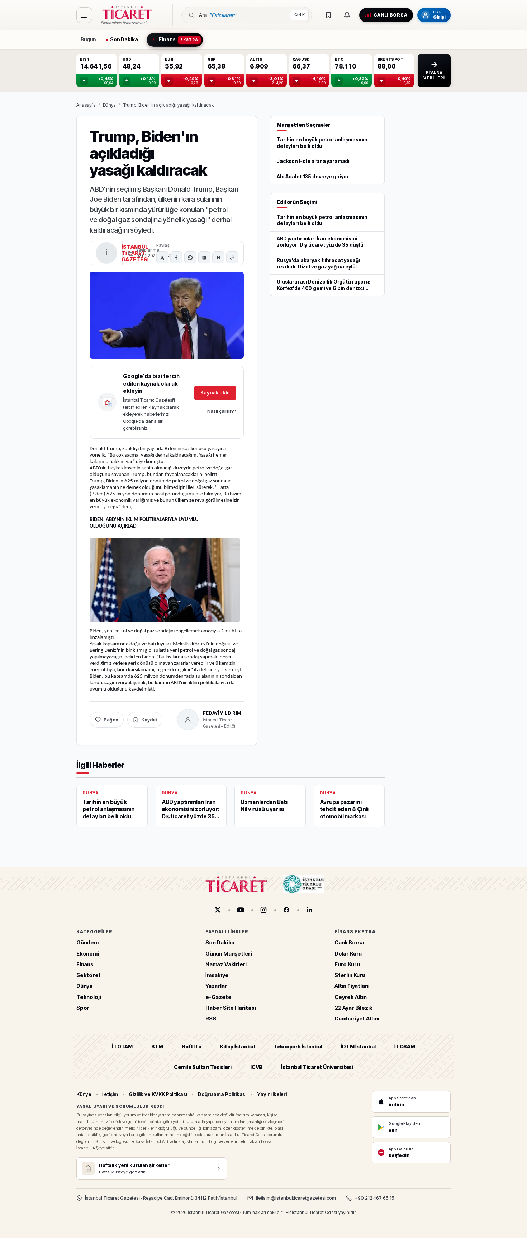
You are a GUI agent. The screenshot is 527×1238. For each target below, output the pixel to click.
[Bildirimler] (347, 15)
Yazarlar (216, 986)
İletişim (110, 1094)
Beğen (111, 720)
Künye (83, 1094)
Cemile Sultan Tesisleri (203, 1067)
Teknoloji (88, 997)
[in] (309, 910)
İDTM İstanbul (358, 1047)
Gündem (87, 942)
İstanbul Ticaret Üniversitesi (317, 1067)
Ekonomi (87, 953)
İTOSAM (404, 1047)
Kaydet (149, 720)
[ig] (263, 910)
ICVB (256, 1067)
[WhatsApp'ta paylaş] (190, 257)
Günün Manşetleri (228, 953)
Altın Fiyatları (351, 986)
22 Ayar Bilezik (353, 1007)
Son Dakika (219, 942)
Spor (82, 1007)
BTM (157, 1047)
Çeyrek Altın (350, 997)
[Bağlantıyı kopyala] (232, 257)
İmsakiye (217, 975)
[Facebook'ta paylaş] (176, 257)
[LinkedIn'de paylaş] (204, 257)
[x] (217, 910)
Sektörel (88, 975)
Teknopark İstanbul (298, 1047)
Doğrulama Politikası (222, 1094)
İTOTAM (122, 1047)
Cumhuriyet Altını (356, 1018)
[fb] (286, 910)
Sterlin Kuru (349, 975)
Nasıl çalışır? (221, 411)
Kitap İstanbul (237, 1047)
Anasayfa (86, 105)
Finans (85, 964)
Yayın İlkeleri (272, 1094)
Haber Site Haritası (230, 1007)
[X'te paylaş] (162, 257)
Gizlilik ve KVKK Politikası (158, 1094)
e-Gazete (218, 997)
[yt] (240, 910)
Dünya (109, 105)
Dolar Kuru (348, 953)
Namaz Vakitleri (226, 964)
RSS (210, 1018)
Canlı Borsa (349, 942)
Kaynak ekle (215, 392)
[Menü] (84, 15)
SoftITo (191, 1047)
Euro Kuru (347, 964)
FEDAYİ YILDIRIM (222, 713)
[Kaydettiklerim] (328, 15)
